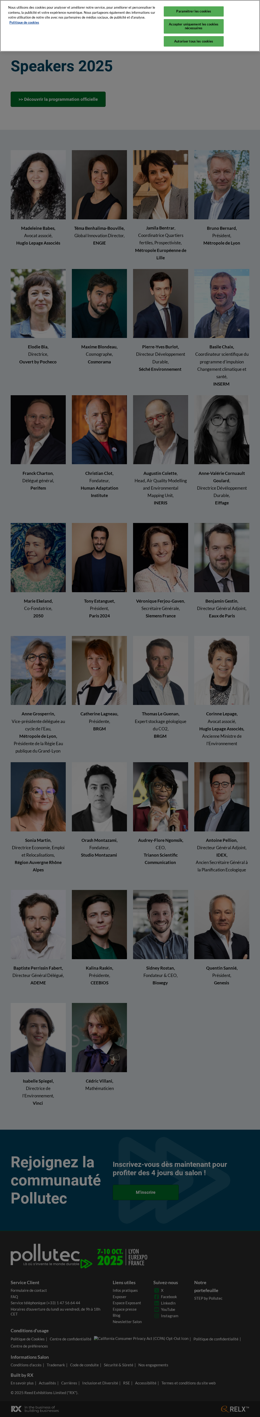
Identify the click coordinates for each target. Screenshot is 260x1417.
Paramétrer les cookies (193, 11)
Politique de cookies (24, 22)
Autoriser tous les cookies (193, 41)
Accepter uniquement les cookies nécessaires (193, 26)
